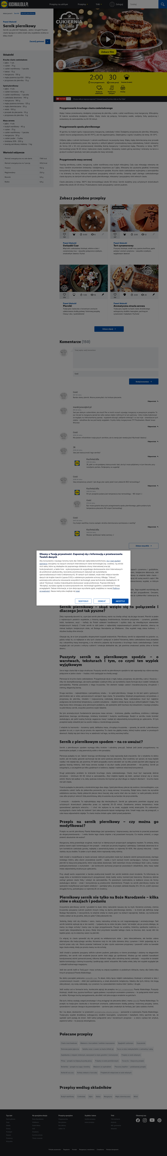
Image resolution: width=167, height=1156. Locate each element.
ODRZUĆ (102, 601)
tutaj (78, 591)
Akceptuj (120, 601)
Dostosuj (83, 601)
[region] (83, 578)
